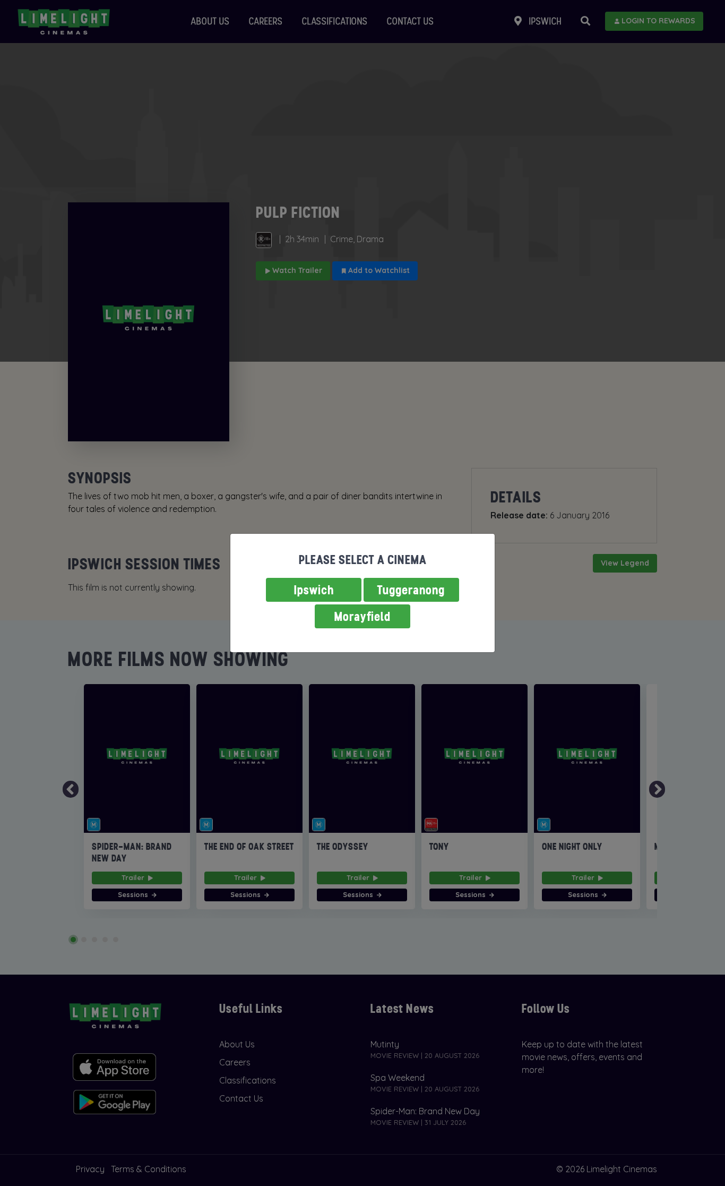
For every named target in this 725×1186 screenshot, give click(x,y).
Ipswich (314, 590)
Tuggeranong (411, 590)
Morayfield (362, 616)
